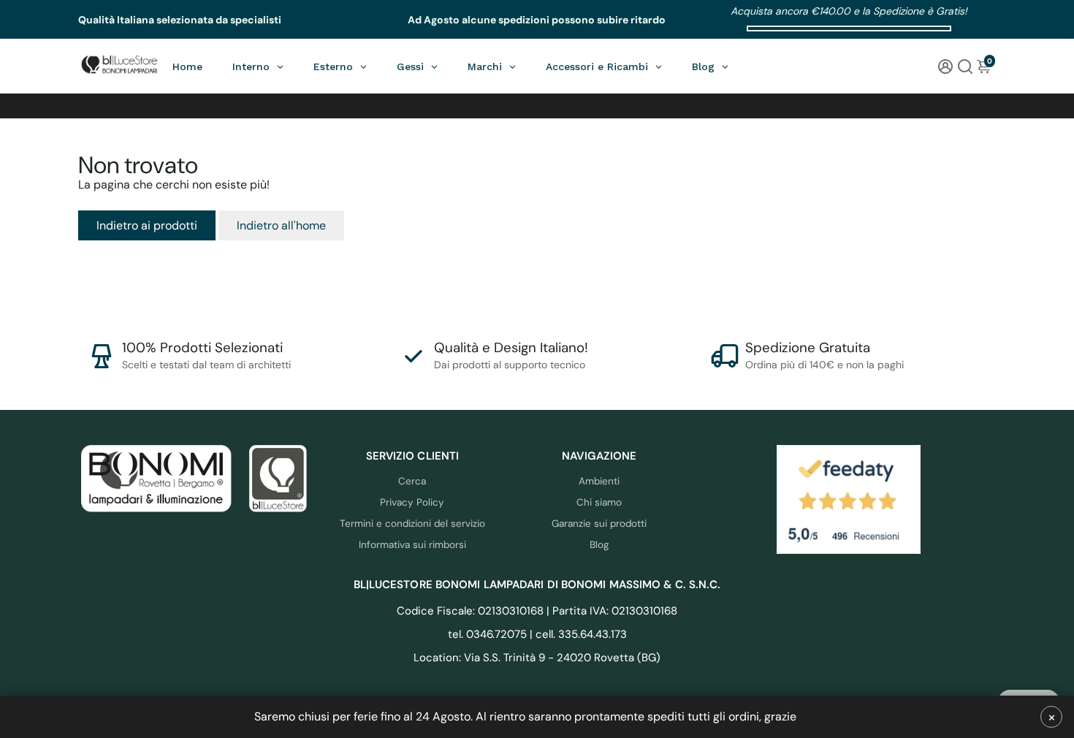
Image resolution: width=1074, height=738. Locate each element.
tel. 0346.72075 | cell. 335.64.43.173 (537, 634)
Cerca (412, 481)
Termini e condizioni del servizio (412, 523)
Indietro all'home (281, 225)
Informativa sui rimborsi (412, 545)
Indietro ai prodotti (146, 225)
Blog (599, 545)
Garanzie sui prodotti (599, 523)
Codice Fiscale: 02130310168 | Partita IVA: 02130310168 (537, 611)
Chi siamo (599, 502)
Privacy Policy (412, 502)
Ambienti (599, 481)
